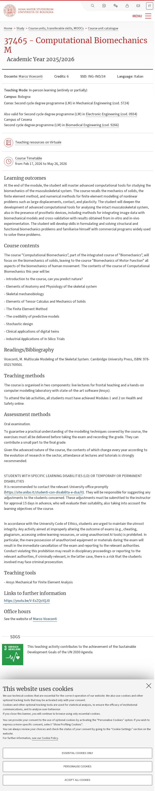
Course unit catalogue (103, 28)
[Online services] (116, 6)
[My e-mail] (138, 6)
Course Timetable (28, 158)
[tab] (149, 6)
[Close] (149, 685)
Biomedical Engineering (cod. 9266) (92, 125)
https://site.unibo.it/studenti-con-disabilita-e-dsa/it (44, 492)
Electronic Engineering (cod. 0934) (111, 114)
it (149, 6)
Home (8, 28)
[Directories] (104, 6)
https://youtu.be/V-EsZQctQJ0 (27, 600)
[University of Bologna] (29, 10)
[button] (104, 16)
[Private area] (127, 6)
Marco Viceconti (31, 76)
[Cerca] (93, 6)
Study (20, 28)
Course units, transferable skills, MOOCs (56, 28)
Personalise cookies (77, 766)
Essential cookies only (77, 753)
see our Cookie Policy (45, 738)
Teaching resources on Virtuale (38, 142)
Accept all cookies (77, 780)
